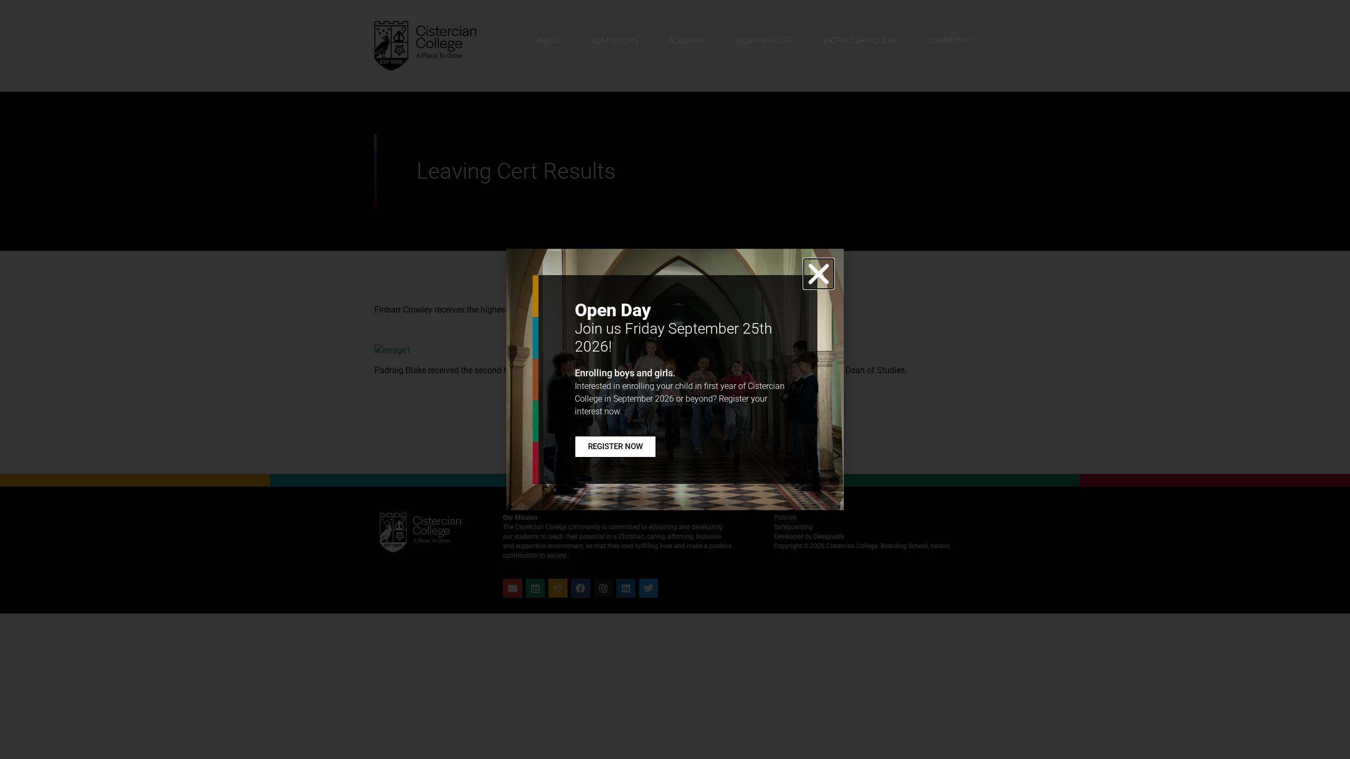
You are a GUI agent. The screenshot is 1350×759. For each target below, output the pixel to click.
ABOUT (548, 40)
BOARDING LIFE (766, 40)
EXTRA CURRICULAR (861, 40)
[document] (675, 379)
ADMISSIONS (615, 40)
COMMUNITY (951, 40)
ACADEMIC (687, 40)
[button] (818, 273)
